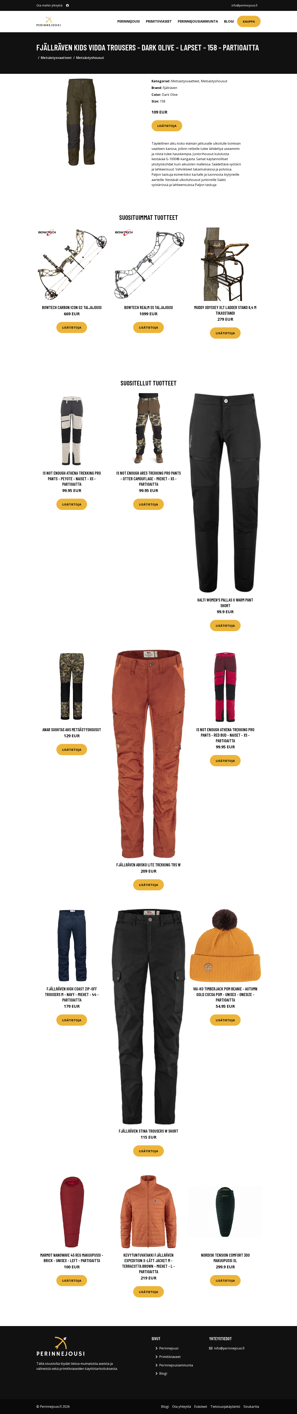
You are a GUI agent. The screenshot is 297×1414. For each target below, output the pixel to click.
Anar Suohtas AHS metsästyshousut (71, 729)
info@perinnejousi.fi (244, 5)
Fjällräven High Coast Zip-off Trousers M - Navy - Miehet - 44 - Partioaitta (72, 994)
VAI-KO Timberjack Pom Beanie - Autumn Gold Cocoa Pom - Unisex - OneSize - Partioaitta (225, 994)
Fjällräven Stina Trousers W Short (148, 1130)
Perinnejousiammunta (198, 21)
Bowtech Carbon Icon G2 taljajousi (72, 307)
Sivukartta (251, 1406)
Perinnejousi (128, 21)
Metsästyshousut (90, 57)
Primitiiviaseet (159, 21)
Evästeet (200, 1406)
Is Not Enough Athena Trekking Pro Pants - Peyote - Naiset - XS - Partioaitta (72, 478)
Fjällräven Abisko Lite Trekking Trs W (148, 864)
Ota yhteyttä (181, 1406)
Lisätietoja (166, 126)
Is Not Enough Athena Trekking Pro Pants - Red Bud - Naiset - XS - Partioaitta (225, 735)
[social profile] (67, 5)
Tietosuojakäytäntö (225, 1406)
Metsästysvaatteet (56, 57)
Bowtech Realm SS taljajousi (148, 307)
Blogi (229, 21)
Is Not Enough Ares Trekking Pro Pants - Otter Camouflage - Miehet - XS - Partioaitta (148, 478)
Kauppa (249, 21)
